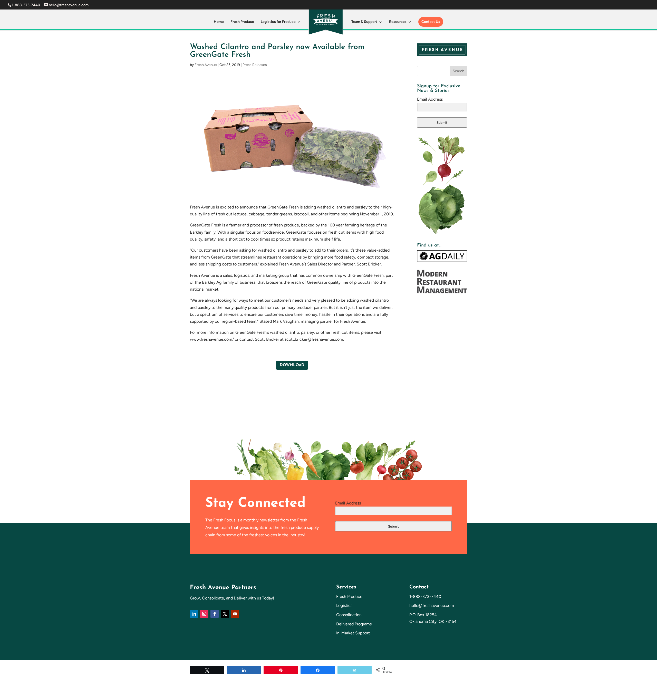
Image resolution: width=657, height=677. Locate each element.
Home (219, 22)
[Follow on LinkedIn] (194, 614)
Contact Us (430, 22)
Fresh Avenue (206, 65)
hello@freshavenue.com (431, 605)
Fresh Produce (242, 22)
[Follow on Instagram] (204, 614)
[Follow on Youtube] (235, 614)
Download (292, 365)
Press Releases (255, 65)
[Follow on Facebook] (214, 614)
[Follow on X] (225, 614)
